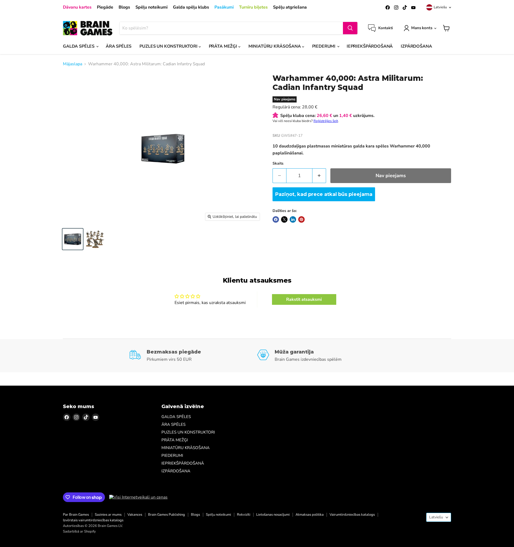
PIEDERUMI (324, 46)
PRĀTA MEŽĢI (223, 46)
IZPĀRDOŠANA (416, 46)
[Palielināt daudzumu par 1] (319, 175)
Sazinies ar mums (108, 514)
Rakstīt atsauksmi (304, 299)
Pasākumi (224, 7)
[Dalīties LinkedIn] (293, 219)
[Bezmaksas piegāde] (193, 356)
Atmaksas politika (310, 514)
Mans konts (421, 28)
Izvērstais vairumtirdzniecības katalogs (93, 520)
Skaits (278, 163)
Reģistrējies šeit (325, 121)
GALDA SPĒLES (79, 46)
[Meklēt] (350, 28)
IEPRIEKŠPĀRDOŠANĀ (370, 46)
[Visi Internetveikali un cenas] (138, 497)
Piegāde (105, 7)
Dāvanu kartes (77, 7)
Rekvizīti (243, 514)
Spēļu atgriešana (290, 7)
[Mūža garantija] (321, 356)
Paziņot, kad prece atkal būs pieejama (323, 194)
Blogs (124, 7)
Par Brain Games (76, 514)
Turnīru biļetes (253, 7)
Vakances (134, 514)
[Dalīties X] (284, 219)
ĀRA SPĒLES (118, 46)
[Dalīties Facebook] (276, 219)
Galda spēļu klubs (191, 7)
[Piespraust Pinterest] (301, 219)
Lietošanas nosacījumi (273, 514)
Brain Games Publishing (166, 514)
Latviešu (440, 7)
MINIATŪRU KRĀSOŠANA (275, 46)
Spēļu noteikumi (151, 7)
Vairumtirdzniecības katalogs (352, 514)
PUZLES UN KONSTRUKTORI (168, 46)
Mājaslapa (72, 64)
